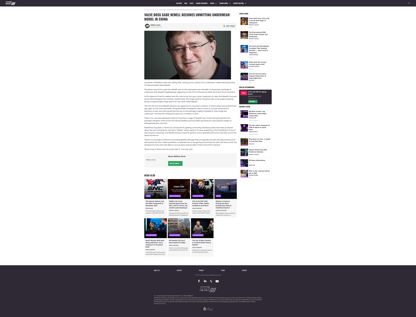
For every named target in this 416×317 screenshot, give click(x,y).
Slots (191, 3)
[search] (409, 3)
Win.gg (146, 10)
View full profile (174, 163)
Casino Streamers (202, 3)
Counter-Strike (154, 10)
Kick (185, 3)
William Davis (155, 25)
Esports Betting (238, 3)
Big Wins (179, 3)
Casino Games (223, 3)
